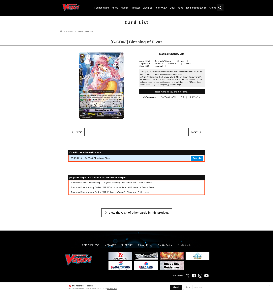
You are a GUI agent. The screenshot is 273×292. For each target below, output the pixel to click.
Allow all (176, 287)
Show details (198, 287)
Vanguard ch (206, 275)
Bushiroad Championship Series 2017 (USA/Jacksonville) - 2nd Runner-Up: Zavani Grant (112, 187)
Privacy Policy (112, 289)
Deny (188, 287)
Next (194, 132)
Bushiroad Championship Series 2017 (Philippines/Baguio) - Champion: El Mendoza (110, 192)
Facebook (194, 275)
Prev (79, 132)
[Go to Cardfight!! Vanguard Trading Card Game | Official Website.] (61, 31)
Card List (69, 31)
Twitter (187, 275)
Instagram (200, 275)
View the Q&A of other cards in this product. (139, 212)
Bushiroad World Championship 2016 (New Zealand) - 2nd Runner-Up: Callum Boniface (111, 182)
